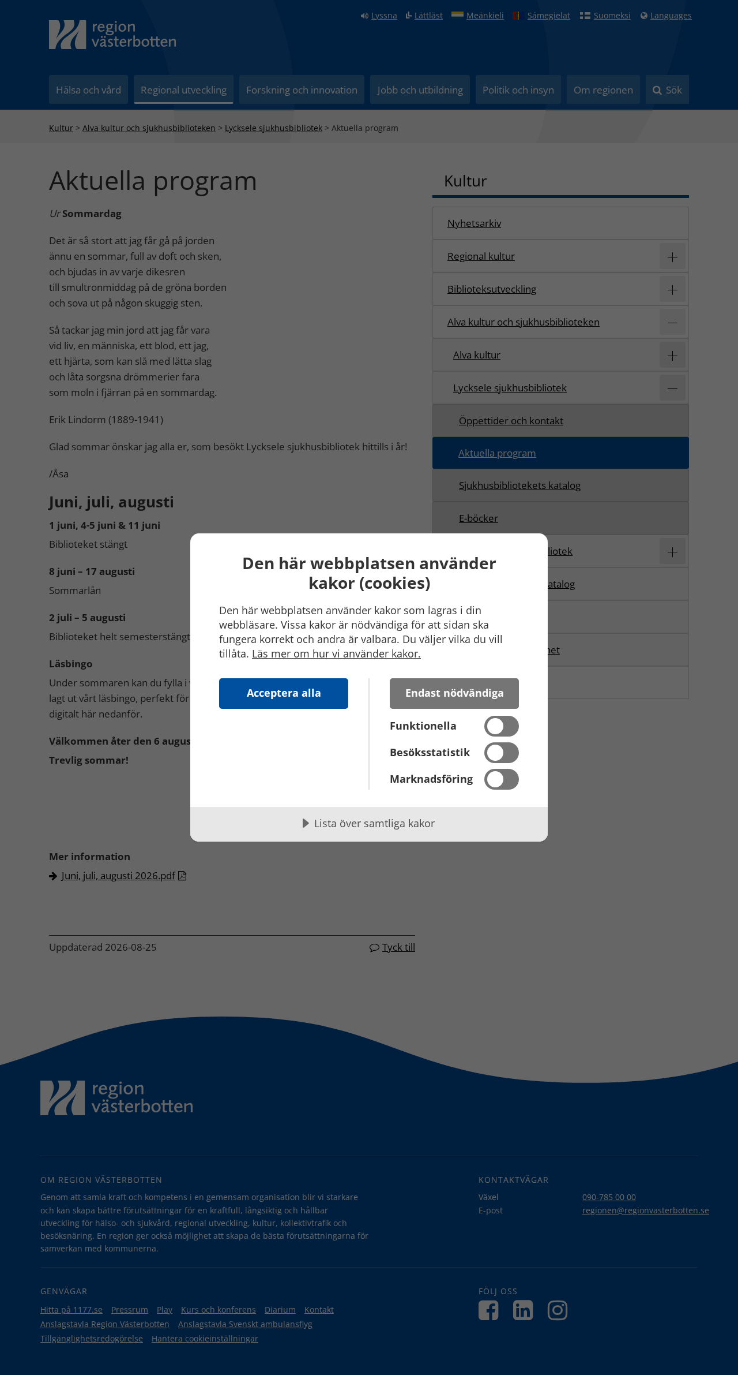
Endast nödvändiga (454, 693)
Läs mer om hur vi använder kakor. (336, 653)
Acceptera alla (284, 693)
